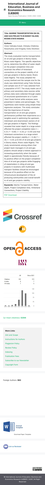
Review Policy (11, 348)
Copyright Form (11, 365)
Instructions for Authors (15, 339)
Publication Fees (12, 356)
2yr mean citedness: (14, 318)
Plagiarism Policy (12, 343)
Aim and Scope (11, 335)
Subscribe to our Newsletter (17, 360)
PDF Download (10, 195)
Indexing (8, 352)
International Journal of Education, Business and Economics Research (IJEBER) (24, 8)
